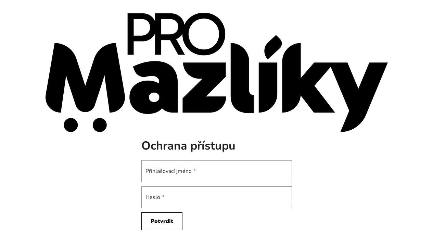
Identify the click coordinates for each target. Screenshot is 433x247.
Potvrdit (162, 221)
